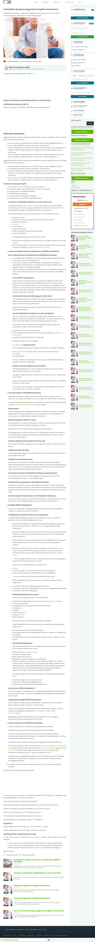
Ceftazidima (20, 187)
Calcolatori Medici (79, 101)
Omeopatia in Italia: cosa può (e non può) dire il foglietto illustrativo (37, 861)
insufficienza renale (31, 652)
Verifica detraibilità (82, 18)
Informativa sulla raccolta (10, 940)
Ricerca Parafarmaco (79, 223)
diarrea (50, 283)
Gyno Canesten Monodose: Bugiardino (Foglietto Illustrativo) (39, 911)
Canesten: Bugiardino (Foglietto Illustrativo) (32, 898)
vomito (21, 615)
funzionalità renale (83, 225)
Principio (82, 75)
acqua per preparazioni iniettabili (25, 405)
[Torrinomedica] (7, 2)
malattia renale (17, 467)
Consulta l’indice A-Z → (82, 132)
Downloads (22, 935)
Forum (14, 935)
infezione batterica (43, 247)
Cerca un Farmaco (79, 71)
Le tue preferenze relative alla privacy (33, 940)
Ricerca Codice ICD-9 (80, 88)
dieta (26, 389)
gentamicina (57, 333)
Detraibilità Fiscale (79, 9)
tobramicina (17, 335)
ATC (90, 75)
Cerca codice (82, 96)
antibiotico (31, 206)
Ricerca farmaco (78, 220)
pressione (37, 848)
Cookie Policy (48, 935)
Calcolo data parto (79, 217)
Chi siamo (6, 935)
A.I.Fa (33, 74)
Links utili (31, 935)
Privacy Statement (60, 935)
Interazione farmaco (79, 214)
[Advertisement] (34, 86)
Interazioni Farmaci (79, 23)
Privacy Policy (74, 185)
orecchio (16, 224)
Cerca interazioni (82, 37)
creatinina (61, 637)
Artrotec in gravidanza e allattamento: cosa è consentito (37, 873)
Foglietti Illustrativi (25, 61)
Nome (74, 75)
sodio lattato (13, 750)
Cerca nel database (82, 83)
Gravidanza (17, 345)
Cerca (90, 123)
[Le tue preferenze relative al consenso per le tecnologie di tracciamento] (92, 940)
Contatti (38, 935)
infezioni (60, 208)
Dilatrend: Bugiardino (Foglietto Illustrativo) (32, 886)
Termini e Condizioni (76, 187)
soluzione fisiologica (48, 748)
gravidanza (21, 352)
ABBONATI (82, 204)
